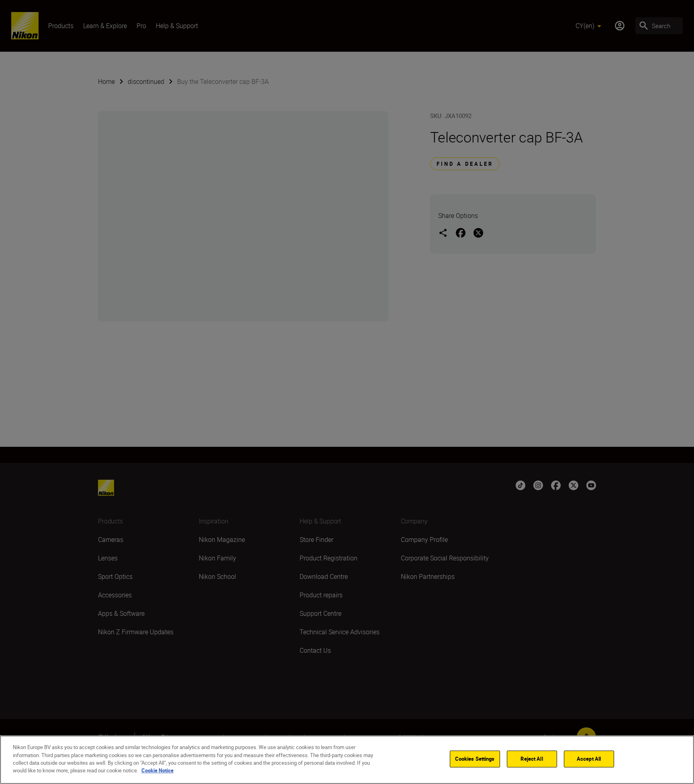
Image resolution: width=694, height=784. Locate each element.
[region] (347, 759)
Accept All (589, 758)
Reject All (531, 758)
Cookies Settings (475, 758)
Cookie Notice (157, 770)
